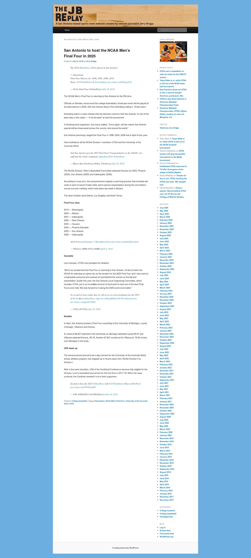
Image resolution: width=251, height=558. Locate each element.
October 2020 (166, 410)
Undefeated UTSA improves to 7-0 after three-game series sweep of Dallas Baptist (173, 169)
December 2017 (166, 496)
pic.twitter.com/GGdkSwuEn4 (125, 241)
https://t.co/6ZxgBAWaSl (107, 298)
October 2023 (166, 303)
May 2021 (164, 389)
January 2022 (166, 367)
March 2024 (165, 287)
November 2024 (167, 263)
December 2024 (166, 260)
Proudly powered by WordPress (125, 547)
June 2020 (164, 422)
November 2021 (167, 373)
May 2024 (164, 281)
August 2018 (165, 472)
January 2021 (166, 401)
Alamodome (100, 401)
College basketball (79, 401)
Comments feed (167, 533)
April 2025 (164, 247)
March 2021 (165, 395)
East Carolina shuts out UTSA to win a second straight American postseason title (173, 92)
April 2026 (164, 213)
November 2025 (167, 229)
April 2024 (164, 284)
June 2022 (164, 352)
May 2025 (164, 244)
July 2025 (164, 238)
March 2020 (165, 429)
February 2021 (166, 398)
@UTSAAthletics (84, 82)
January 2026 (166, 223)
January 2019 (166, 456)
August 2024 (165, 272)
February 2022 (166, 364)
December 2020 (166, 404)
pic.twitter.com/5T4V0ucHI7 (83, 387)
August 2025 (165, 235)
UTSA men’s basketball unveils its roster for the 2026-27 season (173, 74)
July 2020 (164, 419)
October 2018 (166, 466)
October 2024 (166, 266)
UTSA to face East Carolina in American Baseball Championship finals (173, 101)
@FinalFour (118, 156)
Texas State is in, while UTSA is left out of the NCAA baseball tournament (173, 83)
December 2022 (166, 333)
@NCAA (74, 298)
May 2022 (164, 355)
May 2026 (164, 210)
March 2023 (165, 324)
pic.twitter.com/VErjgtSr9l (119, 82)
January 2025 (166, 256)
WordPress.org (166, 536)
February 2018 (166, 490)
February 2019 (166, 453)
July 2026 (164, 207)
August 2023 (165, 309)
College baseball (167, 510)
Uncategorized (166, 516)
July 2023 (164, 312)
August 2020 (165, 416)
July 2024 (164, 275)
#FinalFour (85, 67)
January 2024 (166, 293)
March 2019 (165, 450)
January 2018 (166, 493)
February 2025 (166, 253)
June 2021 (164, 386)
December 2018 (166, 459)
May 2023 (164, 318)
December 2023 (166, 296)
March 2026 (165, 216)
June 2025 (164, 241)
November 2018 (167, 462)
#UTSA (121, 298)
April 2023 (164, 321)
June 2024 (164, 278)
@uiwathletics (101, 82)
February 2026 (166, 220)
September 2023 (167, 306)
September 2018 (167, 469)
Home (67, 30)
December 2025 (166, 226)
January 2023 (166, 330)
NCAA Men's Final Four (115, 401)
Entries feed (165, 530)
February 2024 (166, 290)
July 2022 (164, 349)
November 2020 (167, 407)
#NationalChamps (84, 241)
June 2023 (164, 315)
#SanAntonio (131, 298)
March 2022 (165, 361)
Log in (163, 527)
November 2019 (167, 441)
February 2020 (166, 432)
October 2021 (166, 376)
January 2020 (166, 435)
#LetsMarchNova (103, 241)
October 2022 (166, 339)
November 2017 (167, 499)
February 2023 (166, 327)
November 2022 (167, 336)
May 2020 (164, 426)
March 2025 (165, 250)
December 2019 (166, 438)
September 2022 (167, 343)
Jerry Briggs (91, 61)
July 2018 (164, 475)
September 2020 (167, 413)
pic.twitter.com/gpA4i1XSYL (83, 301)
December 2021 (166, 370)
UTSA (71, 403)
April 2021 (164, 392)
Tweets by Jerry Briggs (169, 128)
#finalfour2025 (106, 156)
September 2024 (167, 269)
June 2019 (164, 447)
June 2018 (164, 478)
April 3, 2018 (107, 248)
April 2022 (164, 358)
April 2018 (164, 484)
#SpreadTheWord (133, 383)
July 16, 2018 (108, 89)
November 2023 (167, 299)
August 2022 (165, 346)
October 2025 (166, 232)
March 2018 (165, 487)
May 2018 (164, 481)
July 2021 (164, 383)
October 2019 (166, 444)
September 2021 (167, 380)
